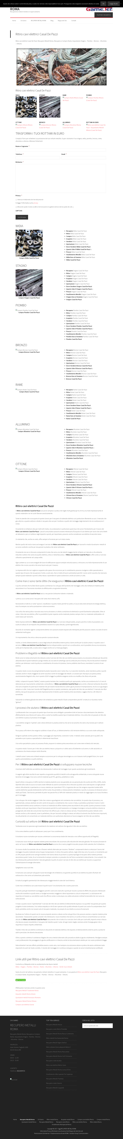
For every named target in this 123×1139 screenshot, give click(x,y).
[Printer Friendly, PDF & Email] (21, 980)
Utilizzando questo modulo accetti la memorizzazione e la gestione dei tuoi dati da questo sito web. (45, 207)
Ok (103, 4)
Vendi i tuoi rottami (65, 967)
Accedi (81, 1131)
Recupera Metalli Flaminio (54, 1079)
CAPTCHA (19, 211)
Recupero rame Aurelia (53, 1061)
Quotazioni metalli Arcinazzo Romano (28, 997)
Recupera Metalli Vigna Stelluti (56, 1043)
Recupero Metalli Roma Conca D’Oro (58, 1070)
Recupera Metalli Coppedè (55, 1088)
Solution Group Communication (78, 1133)
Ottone (55, 967)
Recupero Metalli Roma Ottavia (26, 1001)
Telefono (20, 154)
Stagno (23, 967)
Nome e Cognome (22, 146)
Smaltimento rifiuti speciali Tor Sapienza (59, 1074)
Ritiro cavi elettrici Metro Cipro (56, 1065)
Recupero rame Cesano (54, 1083)
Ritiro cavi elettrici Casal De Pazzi (88, 972)
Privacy (19, 195)
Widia (17, 967)
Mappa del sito (73, 1131)
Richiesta (20, 162)
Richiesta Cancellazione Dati (60, 1131)
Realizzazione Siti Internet (42, 1133)
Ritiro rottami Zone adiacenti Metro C (58, 1047)
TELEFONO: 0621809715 (104, 15)
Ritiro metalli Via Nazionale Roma (57, 1038)
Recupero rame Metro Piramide (56, 1029)
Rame (42, 967)
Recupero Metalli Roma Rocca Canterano (60, 1034)
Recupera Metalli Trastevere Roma (27, 990)
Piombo (29, 967)
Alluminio (48, 967)
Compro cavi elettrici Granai (25, 1005)
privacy (35, 203)
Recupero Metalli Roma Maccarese (57, 1052)
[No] (121, 4)
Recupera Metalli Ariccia (54, 1025)
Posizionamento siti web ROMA (59, 1133)
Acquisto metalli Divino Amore (25, 994)
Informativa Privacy (45, 1131)
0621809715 (21, 1071)
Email (64, 154)
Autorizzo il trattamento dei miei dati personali (30, 199)
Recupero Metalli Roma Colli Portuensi (59, 1056)
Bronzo (36, 967)
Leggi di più (114, 4)
